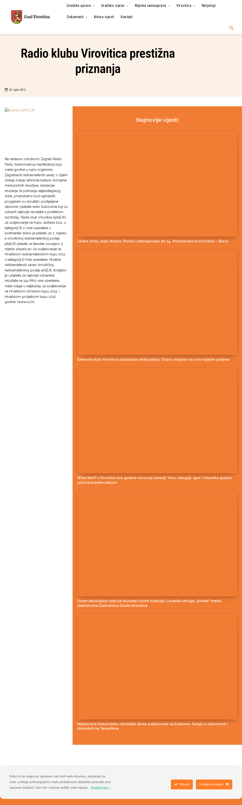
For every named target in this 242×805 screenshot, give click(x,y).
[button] (231, 28)
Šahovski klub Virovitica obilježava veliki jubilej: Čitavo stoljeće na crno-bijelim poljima (153, 359)
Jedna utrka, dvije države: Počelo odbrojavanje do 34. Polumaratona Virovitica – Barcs (153, 241)
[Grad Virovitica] (30, 17)
